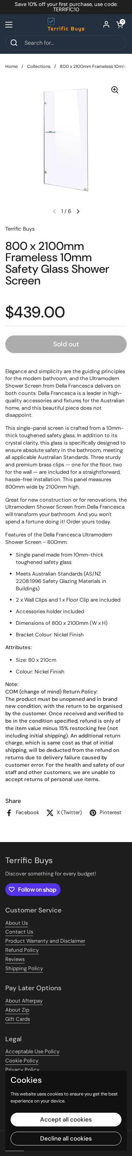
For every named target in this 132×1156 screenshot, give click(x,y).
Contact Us (19, 931)
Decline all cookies (66, 1138)
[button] (120, 25)
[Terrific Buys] (66, 25)
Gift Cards (17, 1019)
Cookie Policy (21, 1060)
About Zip (17, 1009)
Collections (38, 66)
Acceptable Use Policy (32, 1051)
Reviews (15, 959)
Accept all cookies (66, 1119)
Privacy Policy (22, 1069)
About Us (16, 922)
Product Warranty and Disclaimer (45, 940)
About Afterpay (24, 1000)
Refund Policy (22, 950)
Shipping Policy (24, 968)
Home (11, 66)
